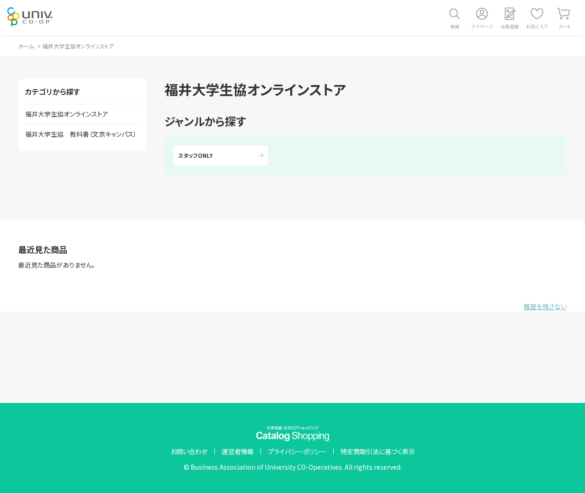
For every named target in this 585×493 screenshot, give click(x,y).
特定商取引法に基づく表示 (377, 451)
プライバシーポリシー (297, 451)
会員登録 (509, 26)
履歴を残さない (545, 306)
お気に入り (537, 26)
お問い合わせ (188, 451)
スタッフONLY (195, 155)
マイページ (482, 26)
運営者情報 (238, 451)
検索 (454, 26)
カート (564, 26)
